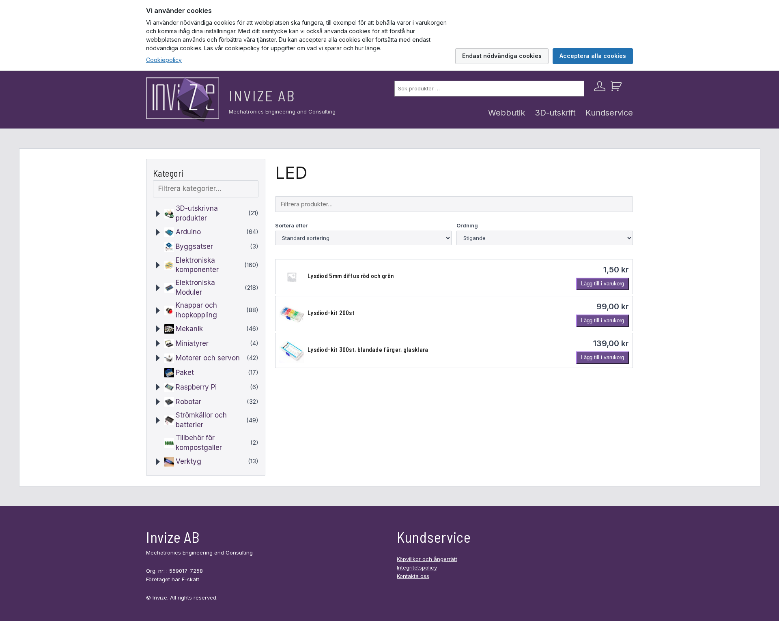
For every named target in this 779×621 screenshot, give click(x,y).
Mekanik (189, 329)
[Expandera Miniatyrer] (158, 343)
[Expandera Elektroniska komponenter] (158, 265)
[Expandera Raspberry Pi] (158, 387)
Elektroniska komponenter (197, 265)
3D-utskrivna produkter (197, 213)
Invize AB (262, 95)
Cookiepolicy (164, 59)
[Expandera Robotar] (158, 402)
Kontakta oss (413, 576)
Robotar (188, 402)
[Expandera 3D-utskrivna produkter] (158, 213)
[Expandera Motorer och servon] (158, 358)
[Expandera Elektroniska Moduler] (158, 288)
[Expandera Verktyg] (158, 462)
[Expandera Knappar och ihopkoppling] (158, 310)
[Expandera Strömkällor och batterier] (158, 420)
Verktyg (188, 461)
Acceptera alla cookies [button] (593, 55)
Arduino (188, 232)
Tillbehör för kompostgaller (199, 443)
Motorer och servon (208, 358)
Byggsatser (194, 246)
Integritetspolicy (417, 567)
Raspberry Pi (196, 387)
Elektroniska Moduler (195, 287)
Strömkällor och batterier (201, 420)
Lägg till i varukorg (602, 284)
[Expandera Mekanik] (158, 329)
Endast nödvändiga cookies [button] (502, 55)
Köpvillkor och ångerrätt (427, 559)
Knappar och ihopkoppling (196, 310)
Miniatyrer (192, 343)
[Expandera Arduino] (158, 232)
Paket (185, 372)
